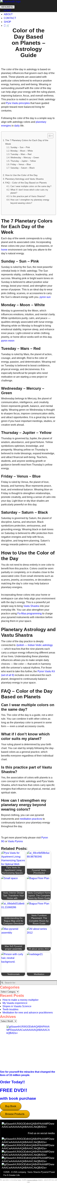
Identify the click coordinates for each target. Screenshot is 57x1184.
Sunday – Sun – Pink (20, 147)
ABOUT (8, 14)
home (4, 249)
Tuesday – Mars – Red (20, 154)
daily (17, 125)
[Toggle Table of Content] (49, 135)
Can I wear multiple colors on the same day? (30, 186)
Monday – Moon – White (21, 151)
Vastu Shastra (31, 606)
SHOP (7, 21)
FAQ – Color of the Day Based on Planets (26, 182)
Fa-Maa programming (29, 613)
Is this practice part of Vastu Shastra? (27, 196)
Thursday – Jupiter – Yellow (23, 161)
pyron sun (45, 297)
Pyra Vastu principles (18, 103)
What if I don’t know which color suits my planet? (29, 191)
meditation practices (31, 818)
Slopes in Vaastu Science (17, 1006)
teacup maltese (32, 1180)
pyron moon (7, 340)
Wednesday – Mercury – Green (24, 157)
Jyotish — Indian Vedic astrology (34, 645)
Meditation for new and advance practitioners (28, 1012)
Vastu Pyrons (15, 841)
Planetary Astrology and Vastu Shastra (24, 179)
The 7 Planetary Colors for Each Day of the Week (26, 142)
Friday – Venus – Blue (20, 164)
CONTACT (10, 18)
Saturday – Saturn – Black (22, 168)
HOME (7, 10)
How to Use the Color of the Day (21, 175)
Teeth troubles (10, 1009)
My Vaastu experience (15, 1003)
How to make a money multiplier (20, 1000)
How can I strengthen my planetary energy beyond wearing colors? (29, 201)
